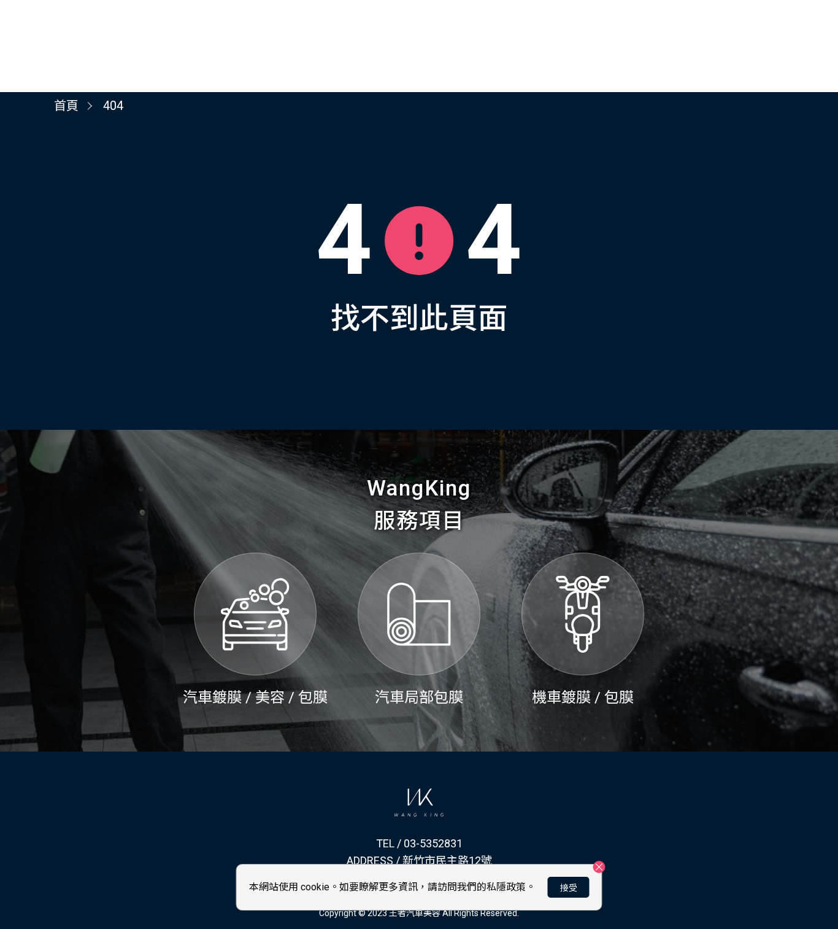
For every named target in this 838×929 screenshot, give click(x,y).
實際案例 (760, 30)
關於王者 (618, 30)
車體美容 (689, 30)
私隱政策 (506, 887)
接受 (568, 888)
